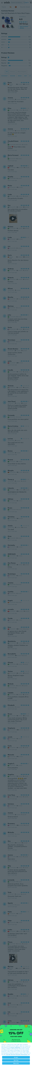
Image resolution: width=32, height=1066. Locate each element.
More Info (16, 1063)
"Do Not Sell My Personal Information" (17, 1054)
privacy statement (15, 1047)
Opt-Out (16, 1060)
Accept (16, 1057)
